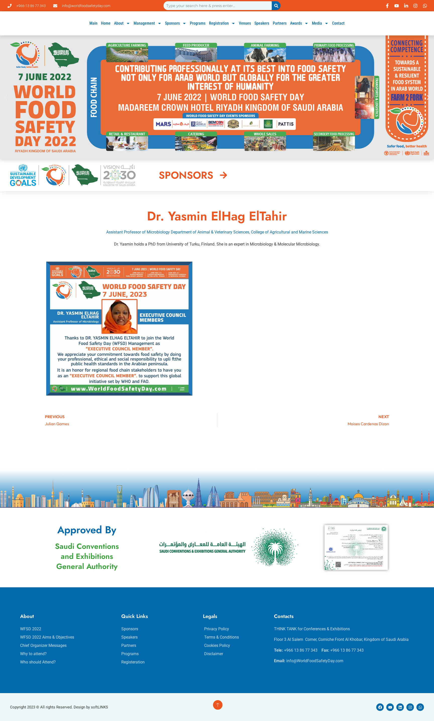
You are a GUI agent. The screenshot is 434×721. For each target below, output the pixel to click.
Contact (338, 23)
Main (93, 23)
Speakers (261, 23)
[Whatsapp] (420, 707)
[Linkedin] (400, 707)
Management (144, 23)
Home (106, 23)
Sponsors (172, 23)
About (119, 23)
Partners (280, 23)
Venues (245, 23)
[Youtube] (390, 707)
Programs (197, 23)
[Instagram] (410, 707)
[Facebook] (380, 707)
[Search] (276, 5)
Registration (219, 23)
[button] (6, 97)
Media (317, 23)
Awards (296, 23)
